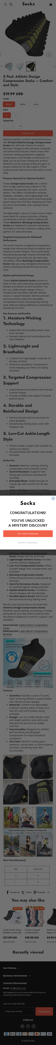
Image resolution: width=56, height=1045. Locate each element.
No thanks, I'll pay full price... (28, 543)
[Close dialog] (53, 498)
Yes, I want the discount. (28, 533)
